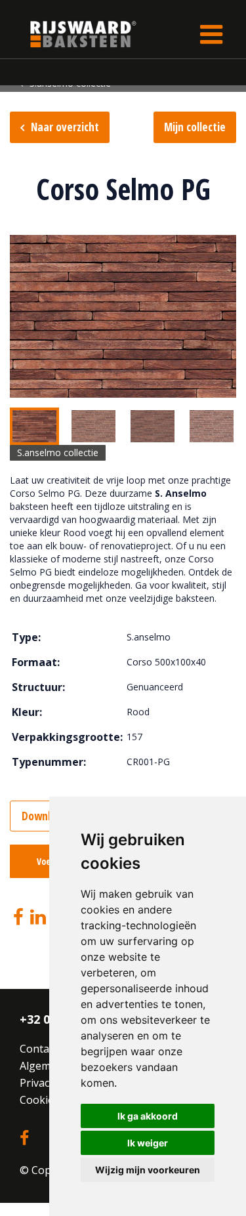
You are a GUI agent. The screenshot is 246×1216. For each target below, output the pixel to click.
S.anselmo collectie (57, 452)
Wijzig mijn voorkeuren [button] (147, 1169)
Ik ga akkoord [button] (147, 1116)
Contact (39, 1048)
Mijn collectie (195, 127)
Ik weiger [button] (147, 1142)
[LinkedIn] (38, 917)
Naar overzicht (65, 127)
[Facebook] (18, 917)
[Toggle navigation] (211, 34)
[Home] (73, 34)
